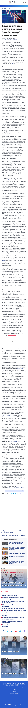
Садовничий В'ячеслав (11, 39)
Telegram (9, 487)
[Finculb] (3, 631)
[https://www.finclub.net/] (14, 2)
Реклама (14, 691)
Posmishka (14, 705)
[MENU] (2, 2)
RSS (14, 697)
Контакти (14, 695)
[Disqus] (14, 511)
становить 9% (6, 415)
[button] (25, 2)
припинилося (12, 335)
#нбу (22, 491)
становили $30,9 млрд (8, 180)
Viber (14, 487)
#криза (17, 491)
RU (23, 2)
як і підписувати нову (17, 441)
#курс (13, 491)
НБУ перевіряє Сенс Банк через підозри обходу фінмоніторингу (17, 552)
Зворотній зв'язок (14, 693)
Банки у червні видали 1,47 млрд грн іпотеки (13, 608)
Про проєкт (14, 689)
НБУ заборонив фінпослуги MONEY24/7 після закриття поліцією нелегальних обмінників (17, 543)
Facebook (23, 487)
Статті (3, 23)
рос (13, 63)
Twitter (18, 487)
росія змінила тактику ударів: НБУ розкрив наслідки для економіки (16, 562)
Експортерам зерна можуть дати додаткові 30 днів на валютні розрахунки (17, 548)
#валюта (8, 491)
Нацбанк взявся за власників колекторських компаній (16, 557)
